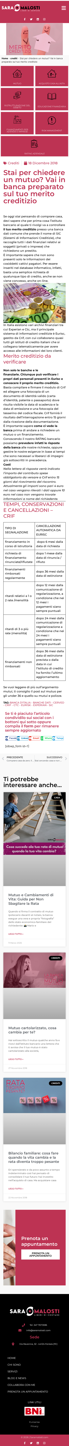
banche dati (42, 702)
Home (5, 58)
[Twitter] (31, 19)
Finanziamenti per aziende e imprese (17, 130)
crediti (13, 58)
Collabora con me (21, 1384)
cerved (58, 702)
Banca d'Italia (20, 702)
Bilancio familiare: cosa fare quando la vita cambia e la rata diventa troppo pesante (33, 1157)
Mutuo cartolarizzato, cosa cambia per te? (32, 1030)
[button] (11, 738)
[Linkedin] (38, 19)
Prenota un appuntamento (40, 1254)
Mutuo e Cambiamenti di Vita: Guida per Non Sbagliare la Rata (30, 899)
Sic (51, 705)
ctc (16, 705)
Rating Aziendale (34, 153)
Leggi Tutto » (15, 934)
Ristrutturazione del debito (17, 106)
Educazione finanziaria (52, 106)
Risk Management (52, 130)
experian (40, 705)
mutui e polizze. (50, 695)
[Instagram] (44, 19)
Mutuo (17, 83)
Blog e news (17, 1378)
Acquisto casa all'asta (52, 83)
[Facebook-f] (24, 19)
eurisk (26, 705)
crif (8, 705)
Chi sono (14, 1364)
